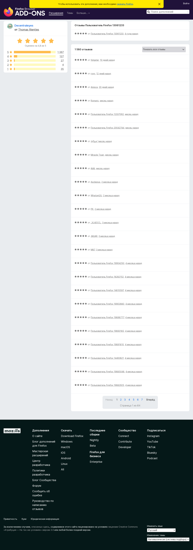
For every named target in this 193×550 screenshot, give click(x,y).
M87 (93, 249)
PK (92, 209)
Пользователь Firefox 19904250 (107, 263)
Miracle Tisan (97, 155)
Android (66, 458)
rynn (93, 73)
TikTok (151, 447)
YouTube (152, 441)
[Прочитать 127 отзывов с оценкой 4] (35, 56)
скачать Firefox (125, 4)
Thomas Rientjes (28, 29)
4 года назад (131, 33)
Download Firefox (72, 436)
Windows (67, 441)
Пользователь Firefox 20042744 (107, 127)
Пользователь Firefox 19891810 (107, 344)
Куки (24, 519)
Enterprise (96, 461)
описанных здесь (40, 526)
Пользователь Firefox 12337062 (107, 114)
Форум (36, 485)
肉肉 (93, 168)
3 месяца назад (110, 222)
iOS (63, 452)
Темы (70, 12)
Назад (109, 399)
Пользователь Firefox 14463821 (107, 358)
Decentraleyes (23, 25)
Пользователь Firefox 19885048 (107, 371)
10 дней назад (107, 60)
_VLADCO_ (96, 222)
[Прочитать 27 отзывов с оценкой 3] (35, 60)
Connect (123, 436)
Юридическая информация (45, 519)
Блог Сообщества (44, 480)
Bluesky (152, 452)
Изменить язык (155, 526)
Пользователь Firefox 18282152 (107, 276)
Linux (64, 463)
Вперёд (150, 399)
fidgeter (95, 60)
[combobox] (168, 12)
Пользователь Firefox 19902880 (107, 304)
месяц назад (106, 100)
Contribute (125, 441)
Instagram (153, 436)
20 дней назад (106, 87)
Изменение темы (156, 535)
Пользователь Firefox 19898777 (107, 317)
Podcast (152, 458)
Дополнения (40, 430)
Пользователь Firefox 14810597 (107, 290)
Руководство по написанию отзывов (43, 505)
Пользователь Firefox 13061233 (107, 33)
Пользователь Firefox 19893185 (107, 331)
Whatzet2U (96, 195)
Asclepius (95, 182)
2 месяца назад (109, 182)
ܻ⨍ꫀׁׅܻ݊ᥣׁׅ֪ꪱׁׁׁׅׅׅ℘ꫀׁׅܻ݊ (94, 141)
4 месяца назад (133, 263)
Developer (124, 447)
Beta (93, 445)
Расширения (56, 12)
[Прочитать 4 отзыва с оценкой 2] (35, 65)
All (62, 469)
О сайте (37, 436)
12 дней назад (103, 73)
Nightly (94, 440)
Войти (186, 3)
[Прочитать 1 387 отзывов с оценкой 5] (35, 52)
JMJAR (94, 236)
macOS (65, 447)
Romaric (95, 100)
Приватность (10, 519)
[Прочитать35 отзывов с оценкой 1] (35, 69)
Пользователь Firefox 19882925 (107, 385)
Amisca (94, 87)
